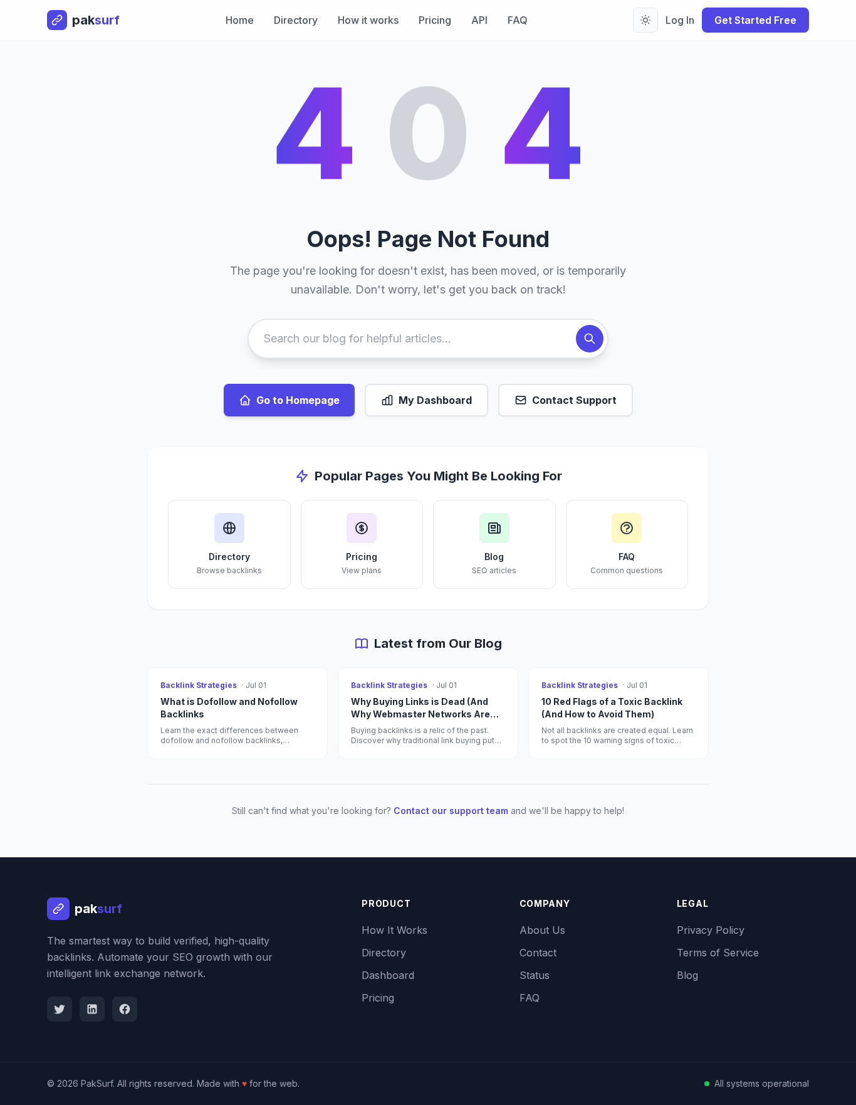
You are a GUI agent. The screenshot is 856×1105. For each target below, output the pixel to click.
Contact (537, 952)
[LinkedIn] (92, 1009)
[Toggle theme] (645, 20)
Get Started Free (755, 20)
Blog (687, 975)
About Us (542, 930)
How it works (368, 20)
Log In (679, 20)
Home (240, 20)
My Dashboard (435, 400)
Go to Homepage (298, 400)
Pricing (435, 20)
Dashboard (388, 975)
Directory (296, 20)
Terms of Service (718, 952)
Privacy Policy (710, 930)
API (479, 20)
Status (534, 975)
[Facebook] (124, 1009)
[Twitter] (59, 1009)
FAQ (518, 20)
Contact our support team (451, 810)
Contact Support (574, 400)
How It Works (394, 930)
